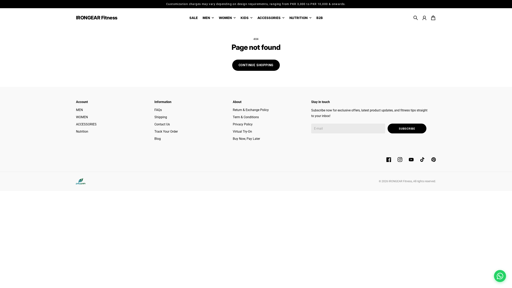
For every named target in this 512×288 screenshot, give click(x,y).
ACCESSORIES (86, 124)
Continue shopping (256, 65)
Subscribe (407, 128)
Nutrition (82, 131)
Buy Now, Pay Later (246, 139)
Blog (157, 139)
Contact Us (162, 124)
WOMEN (82, 117)
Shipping (160, 117)
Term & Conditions (246, 117)
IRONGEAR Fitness (400, 181)
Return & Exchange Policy (251, 110)
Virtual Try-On (242, 131)
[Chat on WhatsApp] (500, 276)
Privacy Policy (243, 124)
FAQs (158, 110)
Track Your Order (166, 131)
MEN (79, 110)
